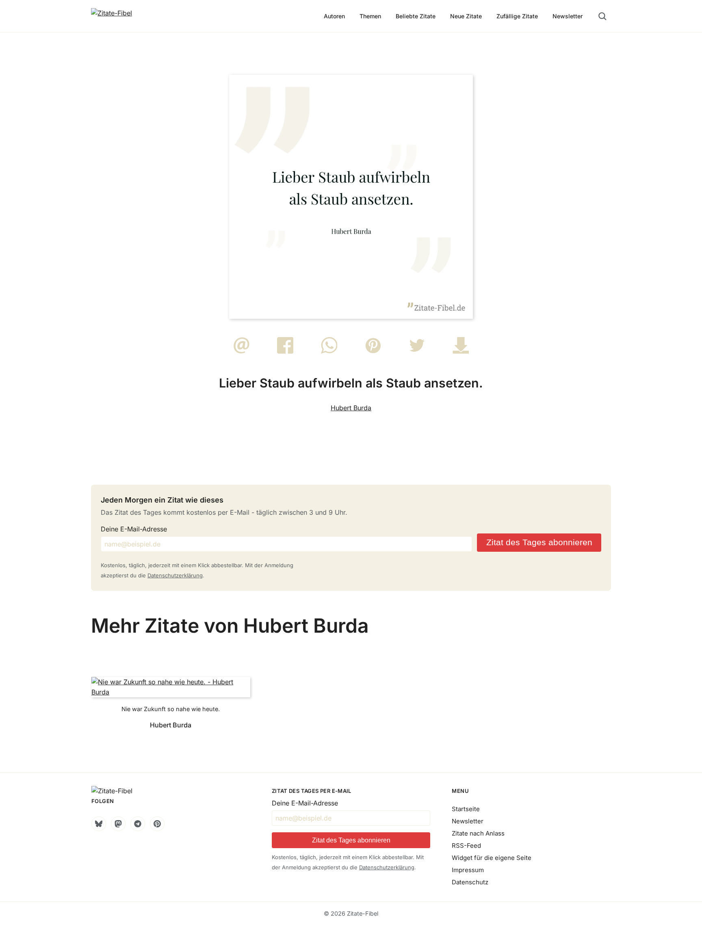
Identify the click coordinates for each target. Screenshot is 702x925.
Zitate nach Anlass (478, 833)
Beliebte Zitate (416, 16)
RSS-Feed (466, 845)
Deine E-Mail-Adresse (134, 529)
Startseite (466, 809)
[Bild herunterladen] (461, 351)
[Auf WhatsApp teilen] (329, 351)
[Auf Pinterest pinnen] (373, 351)
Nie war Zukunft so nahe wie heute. (170, 708)
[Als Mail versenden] (241, 351)
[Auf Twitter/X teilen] (417, 351)
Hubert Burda (351, 408)
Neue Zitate (466, 16)
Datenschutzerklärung (175, 575)
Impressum (468, 870)
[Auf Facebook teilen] (285, 351)
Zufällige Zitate (517, 16)
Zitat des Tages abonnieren (539, 542)
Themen (370, 16)
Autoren (334, 16)
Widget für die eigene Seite (491, 858)
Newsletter (567, 16)
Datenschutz (470, 882)
